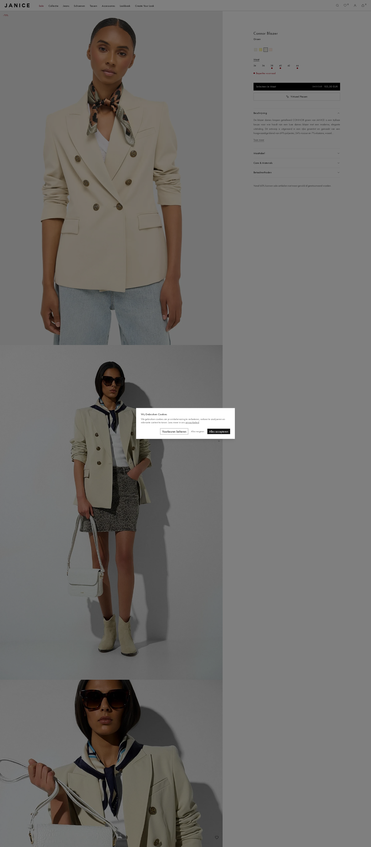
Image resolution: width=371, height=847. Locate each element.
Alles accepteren (218, 431)
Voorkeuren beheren (174, 431)
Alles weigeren (197, 431)
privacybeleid (192, 422)
